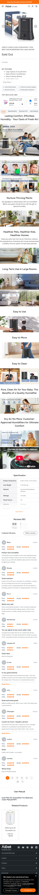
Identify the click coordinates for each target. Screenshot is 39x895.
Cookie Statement (28, 884)
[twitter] (32, 847)
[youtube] (23, 847)
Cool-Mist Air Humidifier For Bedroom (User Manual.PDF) (17, 799)
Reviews (23, 111)
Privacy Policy (10, 886)
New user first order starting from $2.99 (19, 2)
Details (3, 111)
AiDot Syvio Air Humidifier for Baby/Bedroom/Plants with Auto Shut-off (10, 829)
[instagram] (27, 847)
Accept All (27, 890)
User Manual (34, 111)
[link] (33, 6)
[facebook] (19, 847)
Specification (12, 111)
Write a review (30, 533)
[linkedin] (36, 847)
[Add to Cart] (22, 104)
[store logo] (11, 6)
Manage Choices (11, 890)
